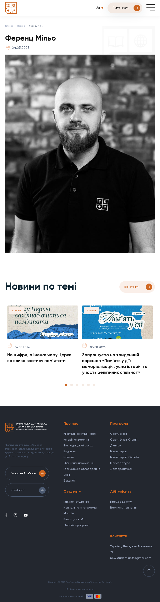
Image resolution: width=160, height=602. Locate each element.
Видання (70, 451)
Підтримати (121, 7)
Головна (9, 26)
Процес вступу (121, 501)
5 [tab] (88, 385)
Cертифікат (118, 433)
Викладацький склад (78, 445)
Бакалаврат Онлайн (124, 457)
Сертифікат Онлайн (124, 439)
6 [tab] (94, 385)
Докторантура (121, 469)
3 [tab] (77, 385)
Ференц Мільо (36, 26)
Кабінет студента (76, 501)
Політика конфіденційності (80, 589)
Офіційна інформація (79, 463)
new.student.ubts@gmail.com (130, 558)
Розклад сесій (74, 519)
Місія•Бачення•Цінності (80, 433)
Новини (21, 26)
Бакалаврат (119, 451)
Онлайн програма (77, 525)
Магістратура (120, 463)
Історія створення (77, 439)
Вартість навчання (123, 507)
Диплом (115, 445)
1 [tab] (66, 385)
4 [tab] (83, 385)
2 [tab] (71, 385)
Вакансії (69, 480)
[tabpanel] (42, 334)
